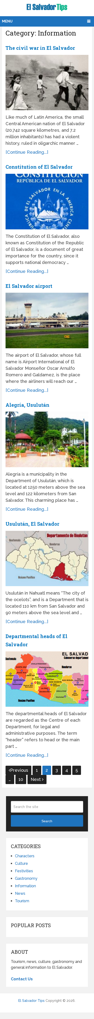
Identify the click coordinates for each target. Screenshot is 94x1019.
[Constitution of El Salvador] (47, 201)
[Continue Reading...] (27, 152)
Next (36, 779)
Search (46, 821)
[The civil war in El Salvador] (47, 82)
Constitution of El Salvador (39, 167)
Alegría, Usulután (27, 405)
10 (21, 779)
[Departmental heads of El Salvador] (47, 679)
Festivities (24, 871)
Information (25, 886)
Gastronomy (26, 878)
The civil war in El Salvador (40, 48)
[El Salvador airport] (47, 320)
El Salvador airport (29, 286)
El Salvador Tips (31, 1001)
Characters (24, 856)
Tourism (22, 901)
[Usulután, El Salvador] (47, 558)
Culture (21, 863)
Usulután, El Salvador (32, 524)
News (20, 893)
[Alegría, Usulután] (47, 439)
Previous (19, 770)
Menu (7, 21)
